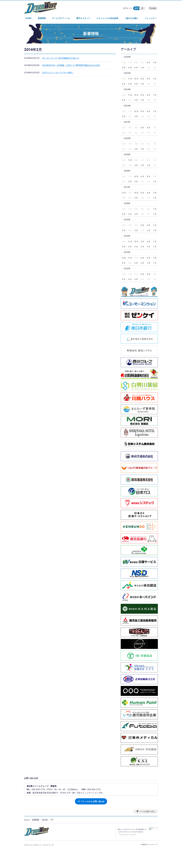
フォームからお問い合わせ (92, 801)
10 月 (136, 79)
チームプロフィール (61, 18)
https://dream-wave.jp (128, 834)
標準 (136, 8)
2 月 (148, 165)
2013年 (127, 252)
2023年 (127, 105)
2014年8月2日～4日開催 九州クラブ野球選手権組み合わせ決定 (71, 65)
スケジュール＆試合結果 (107, 18)
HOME (28, 18)
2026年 (127, 57)
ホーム (26, 820)
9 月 (142, 79)
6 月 (123, 67)
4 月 (136, 67)
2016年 (127, 203)
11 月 (130, 79)
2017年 (127, 187)
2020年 (127, 138)
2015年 (127, 219)
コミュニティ (151, 18)
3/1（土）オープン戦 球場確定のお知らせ (60, 58)
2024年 (127, 89)
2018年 (127, 171)
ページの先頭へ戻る (147, 811)
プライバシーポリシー (32, 845)
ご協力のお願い (131, 18)
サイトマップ (48, 845)
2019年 (127, 154)
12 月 (124, 193)
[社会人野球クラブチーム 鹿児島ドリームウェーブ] (40, 7)
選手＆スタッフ (83, 18)
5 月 (130, 67)
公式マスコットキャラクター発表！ (58, 72)
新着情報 (42, 18)
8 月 (148, 62)
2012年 (127, 268)
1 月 (154, 181)
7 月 (154, 62)
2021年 (127, 122)
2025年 (127, 73)
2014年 (127, 236)
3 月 (142, 67)
